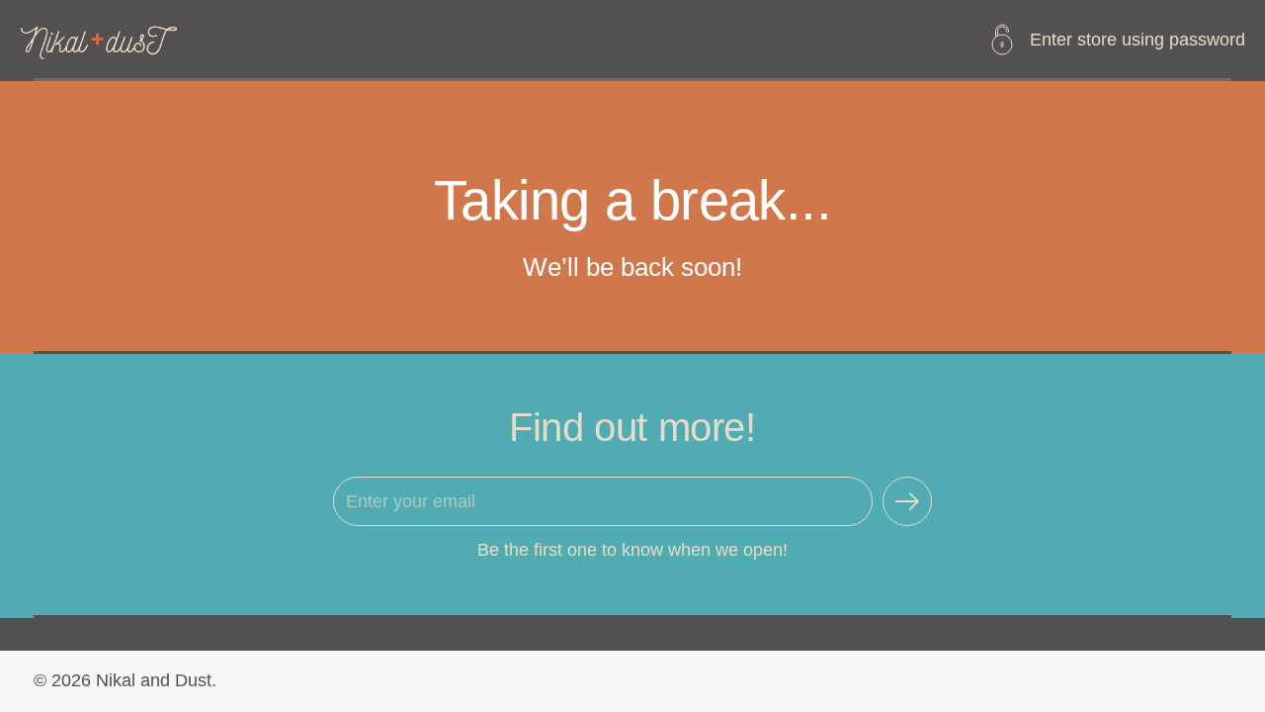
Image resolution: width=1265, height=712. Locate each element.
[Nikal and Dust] (100, 39)
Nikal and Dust (153, 680)
